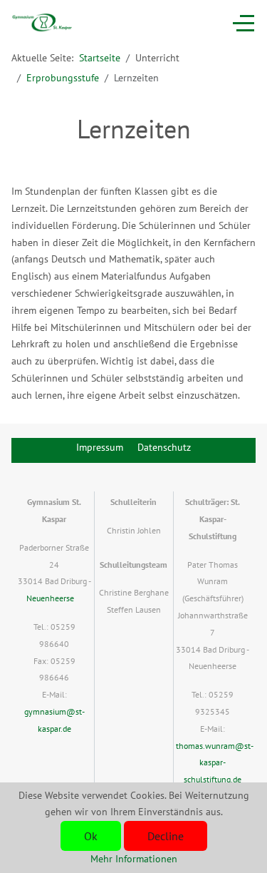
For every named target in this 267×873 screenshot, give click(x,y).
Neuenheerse (50, 598)
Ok (91, 836)
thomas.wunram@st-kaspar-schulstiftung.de (214, 762)
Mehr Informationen (133, 858)
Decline (165, 836)
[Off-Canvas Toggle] (243, 23)
